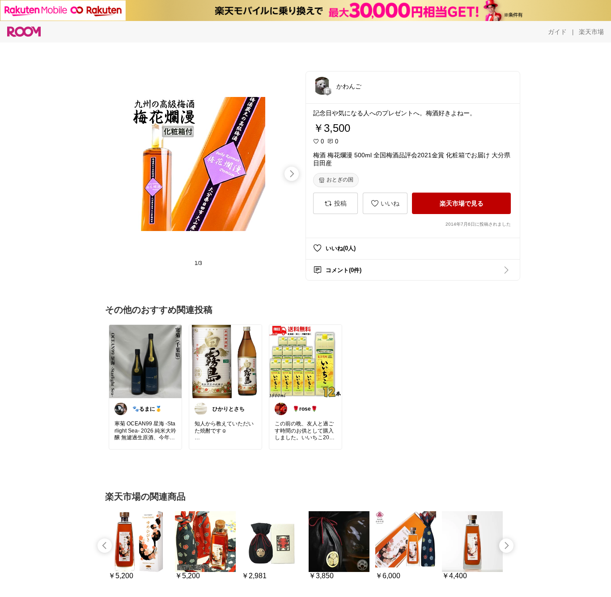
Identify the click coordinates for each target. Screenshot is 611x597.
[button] (322, 86)
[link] (145, 361)
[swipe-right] (291, 174)
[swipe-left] (105, 545)
